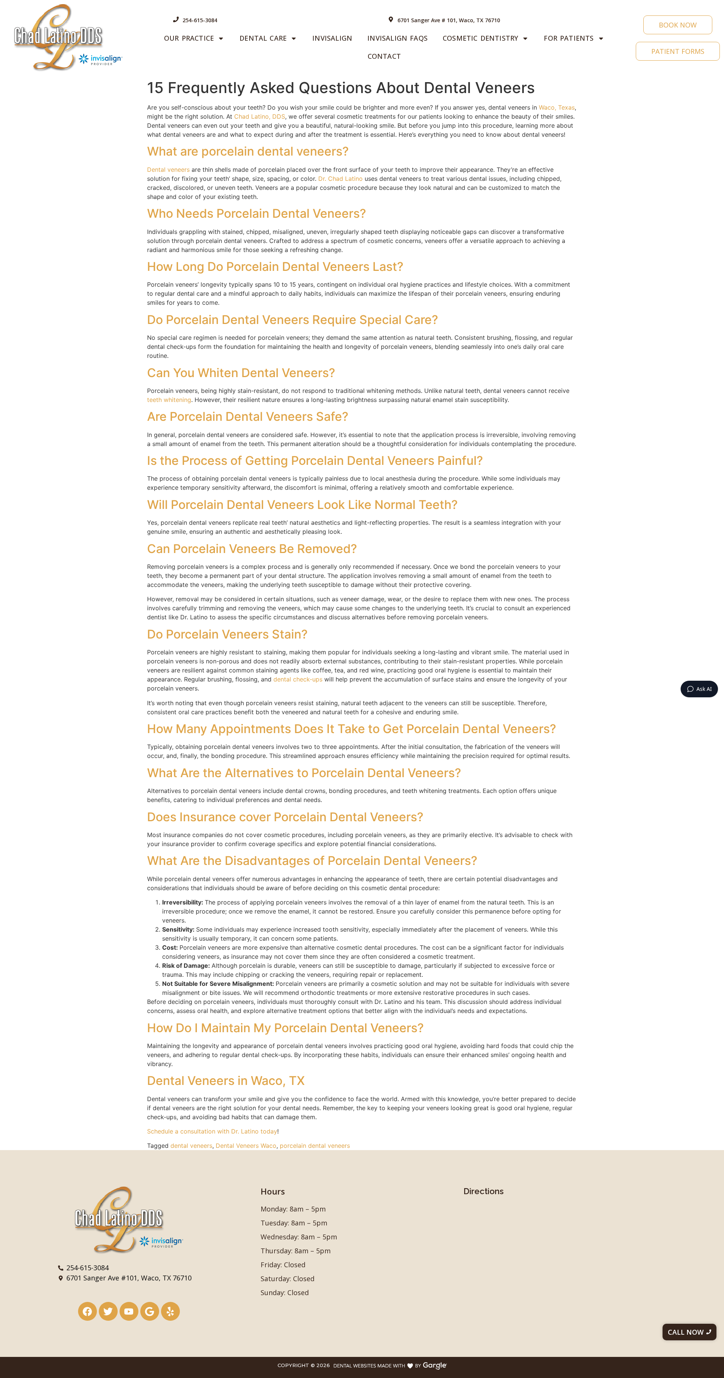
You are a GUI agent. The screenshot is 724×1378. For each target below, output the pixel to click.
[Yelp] (170, 1311)
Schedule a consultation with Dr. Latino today (212, 1131)
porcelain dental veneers (315, 1145)
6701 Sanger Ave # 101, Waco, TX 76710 (448, 20)
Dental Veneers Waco (246, 1145)
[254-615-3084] (176, 20)
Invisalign (332, 38)
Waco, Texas (557, 107)
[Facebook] (87, 1311)
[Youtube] (129, 1311)
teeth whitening (169, 399)
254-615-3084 (200, 20)
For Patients (569, 38)
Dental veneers (168, 169)
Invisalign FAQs (397, 38)
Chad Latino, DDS (259, 116)
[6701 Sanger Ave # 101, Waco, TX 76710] (391, 20)
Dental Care (263, 38)
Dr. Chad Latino (340, 178)
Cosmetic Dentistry (480, 38)
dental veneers (191, 1145)
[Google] (149, 1311)
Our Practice (189, 38)
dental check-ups (297, 679)
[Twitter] (108, 1311)
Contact (384, 56)
